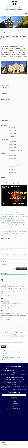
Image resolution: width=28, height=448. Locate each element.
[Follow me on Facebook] (4, 442)
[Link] (16, 254)
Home (2, 31)
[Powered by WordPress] (11, 444)
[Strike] (7, 254)
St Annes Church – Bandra (17, 337)
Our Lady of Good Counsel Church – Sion (18, 389)
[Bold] (2, 254)
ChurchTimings (8, 444)
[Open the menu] (26, 13)
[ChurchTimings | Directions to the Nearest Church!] (14, 4)
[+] (19, 254)
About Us (5, 350)
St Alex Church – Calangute (17, 381)
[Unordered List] (11, 254)
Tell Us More (6, 359)
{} (17, 254)
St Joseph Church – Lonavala (18, 379)
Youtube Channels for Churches (11, 357)
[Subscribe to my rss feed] (2, 442)
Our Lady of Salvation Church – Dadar (14, 333)
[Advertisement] (14, 426)
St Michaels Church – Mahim (17, 369)
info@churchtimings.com (6, 218)
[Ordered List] (9, 254)
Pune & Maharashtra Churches (11, 354)
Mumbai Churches (11, 31)
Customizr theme (23, 444)
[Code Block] (14, 254)
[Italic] (4, 254)
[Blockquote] (12, 254)
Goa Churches (7, 355)
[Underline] (5, 254)
